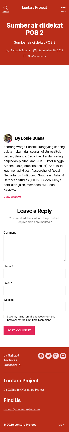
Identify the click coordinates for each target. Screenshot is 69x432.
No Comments (37, 56)
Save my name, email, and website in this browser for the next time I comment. (31, 318)
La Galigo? (11, 355)
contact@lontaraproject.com (22, 409)
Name (8, 266)
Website (9, 299)
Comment (10, 232)
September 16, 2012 (50, 50)
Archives (10, 360)
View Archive (14, 197)
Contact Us (12, 365)
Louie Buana (22, 50)
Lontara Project (34, 7)
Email (8, 283)
